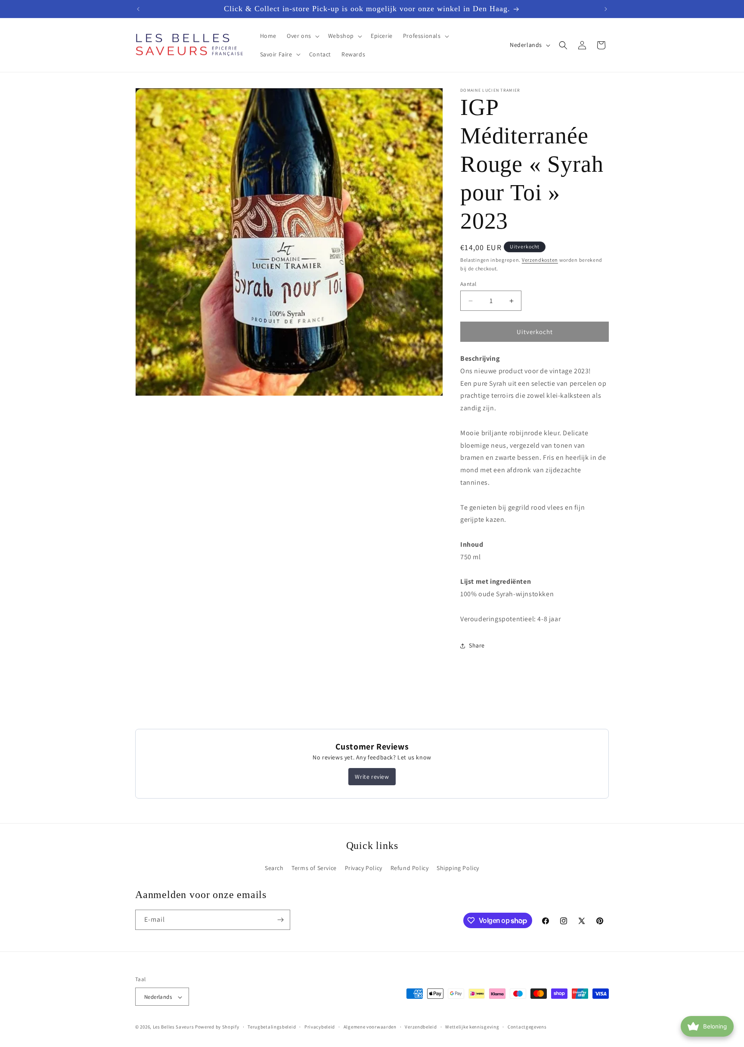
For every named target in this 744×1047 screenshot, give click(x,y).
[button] (302, 36)
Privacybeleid (319, 1027)
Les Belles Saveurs (173, 1027)
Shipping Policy (458, 867)
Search (274, 867)
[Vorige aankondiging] (138, 9)
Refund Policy (410, 867)
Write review (372, 777)
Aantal (468, 284)
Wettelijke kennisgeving (472, 1027)
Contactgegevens (527, 1027)
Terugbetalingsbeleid (272, 1027)
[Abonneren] (280, 920)
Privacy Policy (363, 867)
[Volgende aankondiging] (605, 9)
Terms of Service (314, 867)
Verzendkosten (540, 260)
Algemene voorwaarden (370, 1027)
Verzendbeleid (421, 1027)
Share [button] (477, 645)
